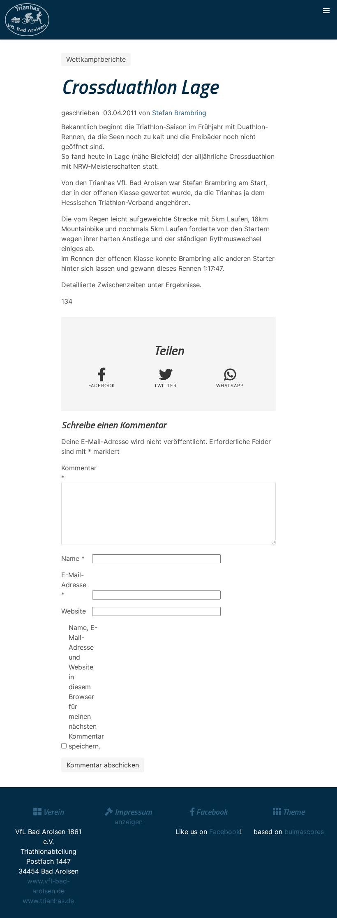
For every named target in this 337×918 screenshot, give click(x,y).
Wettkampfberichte (96, 59)
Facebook (224, 831)
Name (73, 558)
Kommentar (75, 473)
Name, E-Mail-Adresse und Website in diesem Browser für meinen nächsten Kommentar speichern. (83, 686)
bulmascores (304, 831)
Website (73, 611)
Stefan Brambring (179, 113)
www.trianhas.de (48, 901)
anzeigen (129, 822)
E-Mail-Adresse (73, 585)
